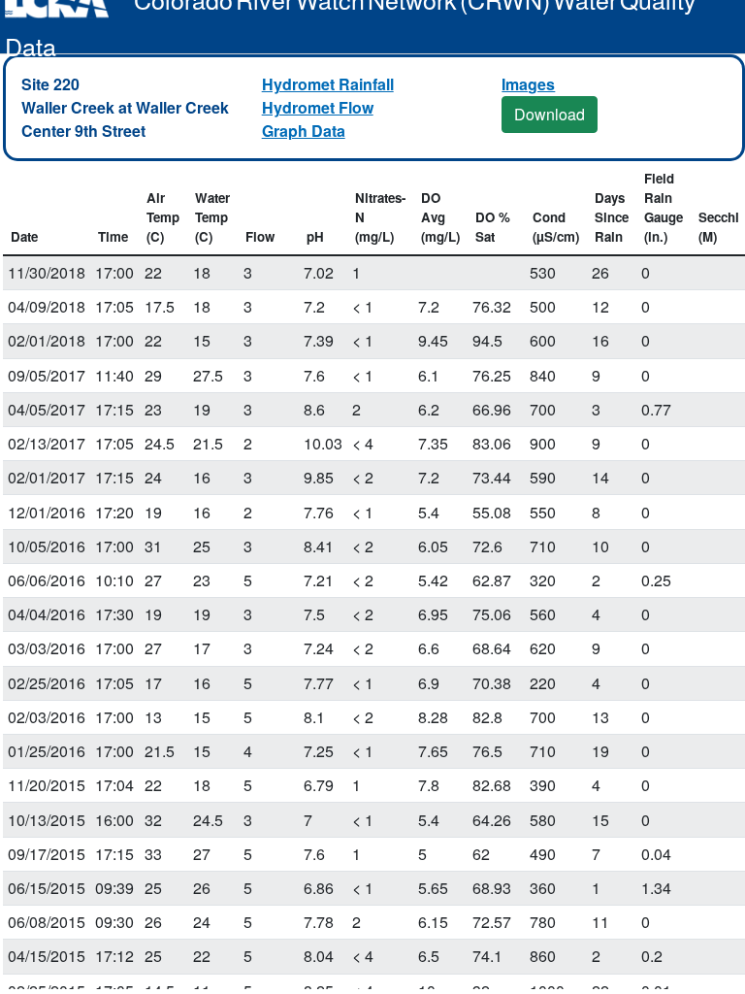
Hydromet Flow (317, 107)
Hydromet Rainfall (328, 84)
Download (549, 114)
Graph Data (303, 130)
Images (528, 84)
